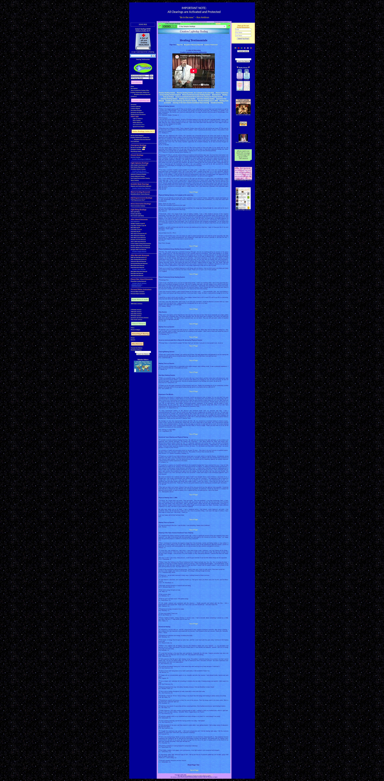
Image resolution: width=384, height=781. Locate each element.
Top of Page (193, 192)
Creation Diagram (135, 108)
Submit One (146, 92)
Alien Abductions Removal (138, 235)
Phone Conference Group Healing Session (196, 95)
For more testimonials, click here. (243, 180)
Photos (133, 329)
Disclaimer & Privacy (136, 350)
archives (240, 79)
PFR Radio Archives (136, 315)
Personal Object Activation (138, 293)
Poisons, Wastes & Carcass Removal (140, 247)
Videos (132, 327)
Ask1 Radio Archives (136, 313)
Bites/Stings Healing (136, 151)
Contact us (134, 96)
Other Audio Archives (136, 319)
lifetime (218, 23)
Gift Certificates (135, 141)
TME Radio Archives (136, 311)
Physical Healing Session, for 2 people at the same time (195, 93)
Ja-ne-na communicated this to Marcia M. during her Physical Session (199, 97)
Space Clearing (135, 180)
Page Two (180, 44)
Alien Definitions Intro (138, 124)
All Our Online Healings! (137, 135)
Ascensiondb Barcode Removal (139, 263)
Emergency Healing (136, 149)
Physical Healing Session (167, 93)
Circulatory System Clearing (138, 169)
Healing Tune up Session (187, 99)
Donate (133, 337)
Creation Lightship (136, 106)
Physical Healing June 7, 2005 (208, 101)
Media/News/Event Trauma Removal (140, 194)
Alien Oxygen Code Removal (138, 165)
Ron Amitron (134, 88)
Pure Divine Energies (136, 110)
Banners (133, 339)
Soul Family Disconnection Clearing (140, 178)
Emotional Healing (217, 103)
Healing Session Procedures (138, 114)
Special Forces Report (138, 126)
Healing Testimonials (143, 59)
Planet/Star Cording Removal (138, 281)
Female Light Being (136, 213)
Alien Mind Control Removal (138, 237)
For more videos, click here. (243, 142)
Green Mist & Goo (135, 229)
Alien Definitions (135, 221)
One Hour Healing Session (205, 99)
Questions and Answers (137, 112)
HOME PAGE (143, 24)
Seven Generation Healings (138, 205)
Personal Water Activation (137, 291)
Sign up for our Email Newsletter (243, 26)
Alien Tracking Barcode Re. (138, 259)
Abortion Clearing (135, 157)
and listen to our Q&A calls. (243, 114)
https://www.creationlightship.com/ (194, 774)
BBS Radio (134, 303)
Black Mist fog (134, 227)
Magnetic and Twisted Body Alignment (141, 186)
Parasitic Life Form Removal (138, 239)
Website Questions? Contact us (221, 22)
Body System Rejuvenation (138, 167)
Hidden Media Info (137, 122)
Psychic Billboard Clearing (138, 176)
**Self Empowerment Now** (138, 200)
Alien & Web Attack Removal (138, 241)
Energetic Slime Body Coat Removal (140, 245)
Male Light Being (135, 211)
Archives (140, 303)
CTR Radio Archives (136, 309)
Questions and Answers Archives (139, 317)
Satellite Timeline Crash (137, 223)
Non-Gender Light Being (137, 215)
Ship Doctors (216, 95)
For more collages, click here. (243, 210)
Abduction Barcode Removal (138, 261)
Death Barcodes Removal (137, 267)
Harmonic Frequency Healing (138, 174)
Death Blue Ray (135, 231)
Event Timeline (137, 120)
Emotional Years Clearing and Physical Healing (181, 101)
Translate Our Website (136, 348)
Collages (138, 329)
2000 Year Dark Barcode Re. (138, 257)
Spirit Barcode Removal (137, 275)
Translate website (243, 51)
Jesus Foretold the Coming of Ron (140, 90)
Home (132, 86)
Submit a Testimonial (211, 44)
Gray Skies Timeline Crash (138, 225)
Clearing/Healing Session (169, 99)
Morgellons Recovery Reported (142, 94)
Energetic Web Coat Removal (138, 249)
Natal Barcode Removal (137, 273)
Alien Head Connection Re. (138, 233)
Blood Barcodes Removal (137, 265)
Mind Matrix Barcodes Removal (139, 271)
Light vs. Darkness (138, 118)
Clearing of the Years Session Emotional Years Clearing (191, 103)
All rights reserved (208, 774)
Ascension (133, 104)
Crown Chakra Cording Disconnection (141, 243)
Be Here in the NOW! (136, 147)
